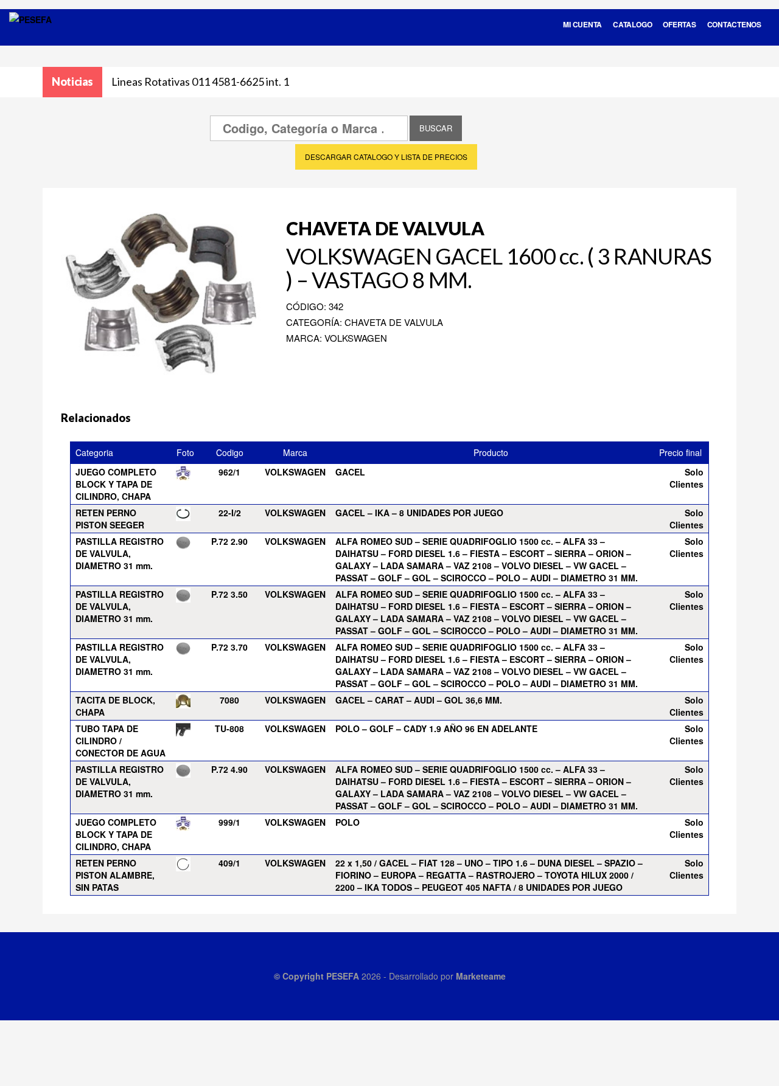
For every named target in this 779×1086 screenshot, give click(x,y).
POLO (347, 822)
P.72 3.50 (229, 594)
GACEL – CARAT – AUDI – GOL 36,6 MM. (418, 700)
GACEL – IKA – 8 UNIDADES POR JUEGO (419, 513)
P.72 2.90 (229, 541)
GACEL (350, 472)
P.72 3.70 (229, 647)
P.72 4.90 (229, 769)
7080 (229, 700)
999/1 (229, 822)
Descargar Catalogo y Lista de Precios (386, 156)
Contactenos (734, 24)
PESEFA (342, 976)
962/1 (229, 472)
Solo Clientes (686, 478)
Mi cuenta (582, 24)
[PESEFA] (30, 35)
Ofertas (679, 24)
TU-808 (229, 728)
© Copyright (300, 976)
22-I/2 (229, 513)
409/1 (229, 863)
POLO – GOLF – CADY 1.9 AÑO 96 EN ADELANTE (436, 728)
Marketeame (481, 976)
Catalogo (632, 24)
